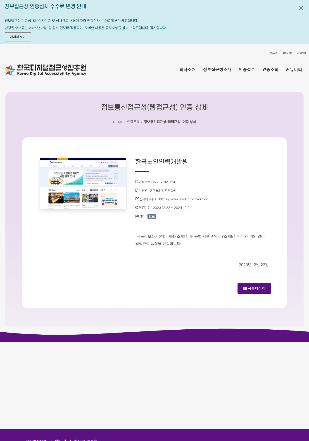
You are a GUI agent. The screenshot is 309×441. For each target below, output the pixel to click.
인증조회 (270, 69)
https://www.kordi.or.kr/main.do (183, 199)
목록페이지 (256, 288)
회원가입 (287, 53)
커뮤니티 (294, 69)
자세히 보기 (18, 37)
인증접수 (247, 69)
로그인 (273, 53)
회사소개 (188, 69)
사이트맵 (301, 53)
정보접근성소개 (217, 69)
